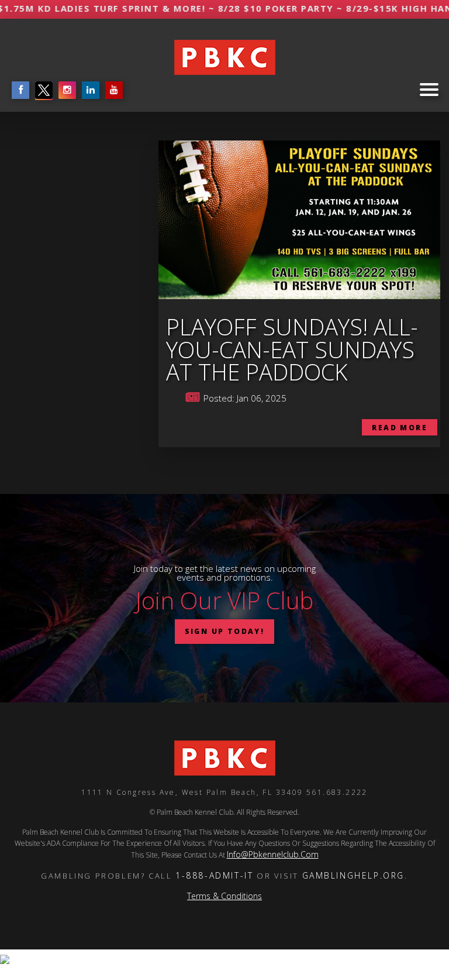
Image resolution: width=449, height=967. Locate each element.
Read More (399, 428)
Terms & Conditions (224, 895)
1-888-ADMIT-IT (214, 875)
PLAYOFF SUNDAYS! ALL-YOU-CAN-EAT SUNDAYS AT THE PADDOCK (292, 349)
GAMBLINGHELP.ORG (353, 875)
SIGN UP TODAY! (225, 631)
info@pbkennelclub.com (273, 854)
